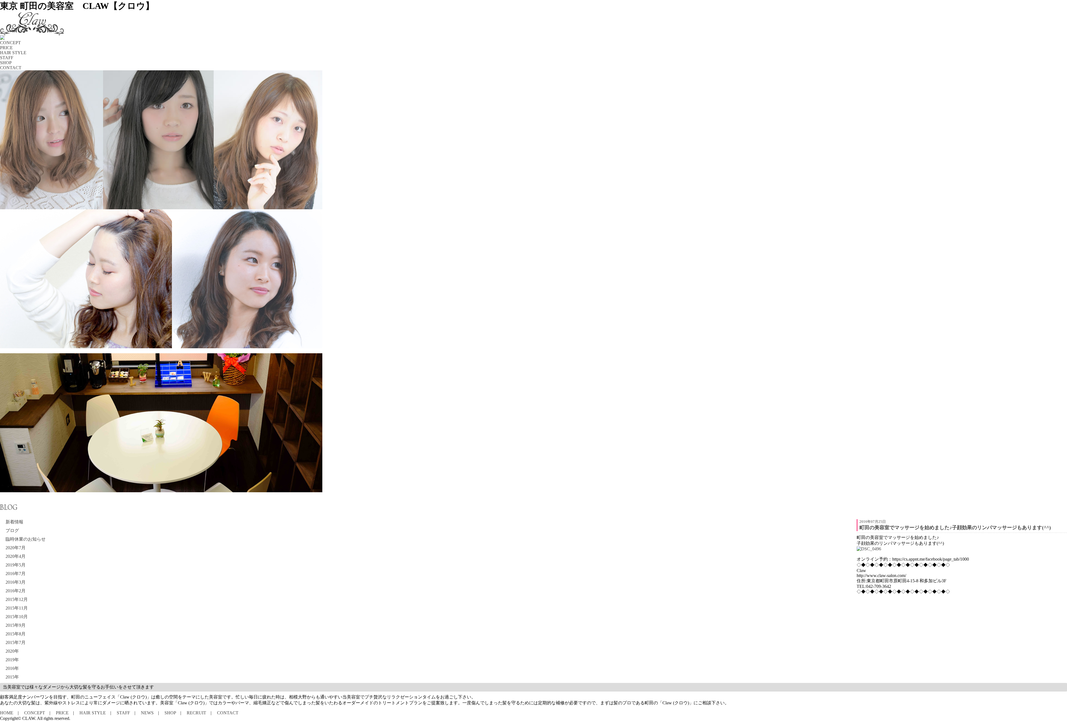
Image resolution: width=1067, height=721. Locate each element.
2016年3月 (16, 582)
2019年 (12, 659)
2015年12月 (17, 599)
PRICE (62, 712)
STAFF (123, 712)
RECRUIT (196, 712)
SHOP (170, 712)
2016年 (12, 668)
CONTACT (227, 712)
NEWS (147, 712)
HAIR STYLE (92, 712)
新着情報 (14, 521)
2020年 (12, 651)
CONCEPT (34, 712)
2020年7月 (16, 547)
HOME (6, 712)
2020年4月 (16, 556)
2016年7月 (16, 573)
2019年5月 (16, 565)
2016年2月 (16, 590)
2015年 (12, 677)
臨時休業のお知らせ (26, 539)
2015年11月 (17, 608)
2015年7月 (16, 642)
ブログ (12, 530)
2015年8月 (16, 634)
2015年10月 (17, 616)
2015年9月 (16, 625)
